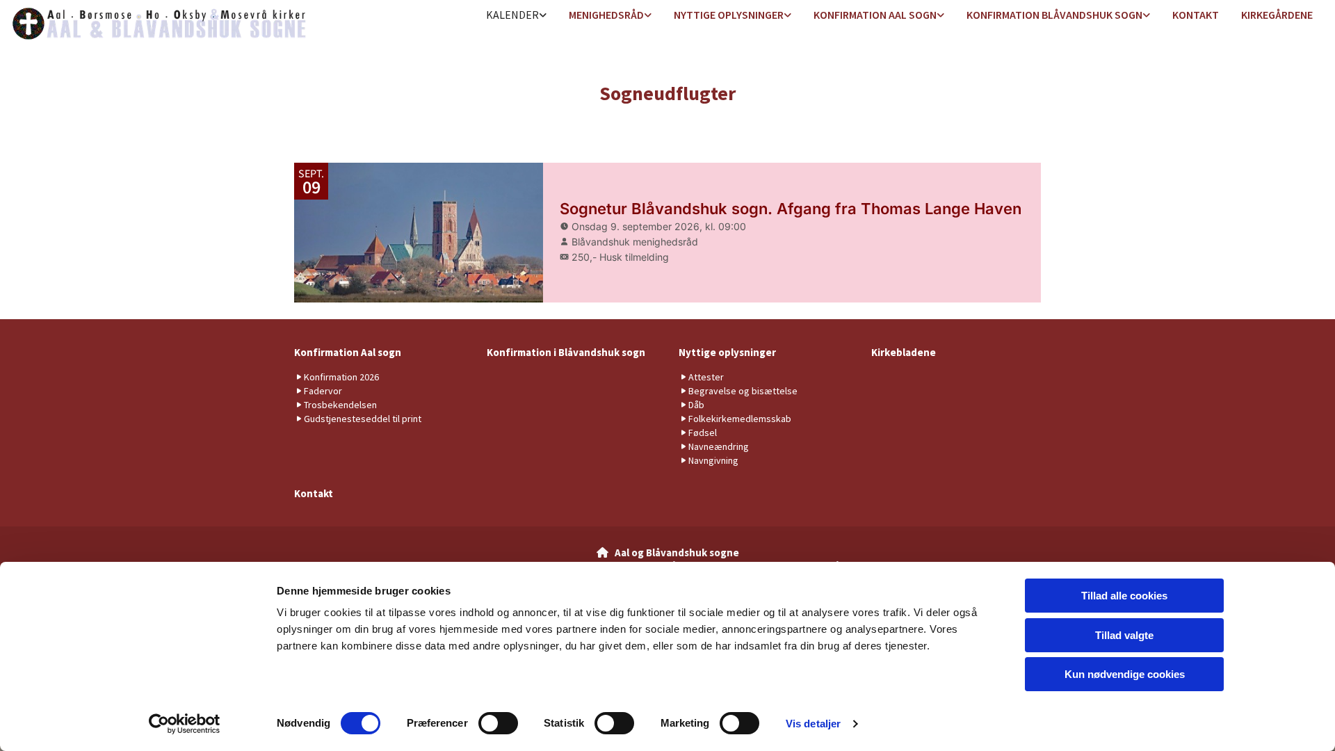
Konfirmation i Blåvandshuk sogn (566, 352)
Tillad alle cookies (1124, 595)
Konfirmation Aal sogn (875, 15)
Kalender (512, 15)
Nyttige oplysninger (729, 15)
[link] (516, 15)
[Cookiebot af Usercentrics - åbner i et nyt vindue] (184, 723)
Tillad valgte (1124, 635)
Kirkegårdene (1277, 15)
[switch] (498, 723)
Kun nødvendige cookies (1125, 674)
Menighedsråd (606, 15)
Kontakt (1195, 15)
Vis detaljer (813, 723)
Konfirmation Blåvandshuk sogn (1054, 15)
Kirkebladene (903, 352)
